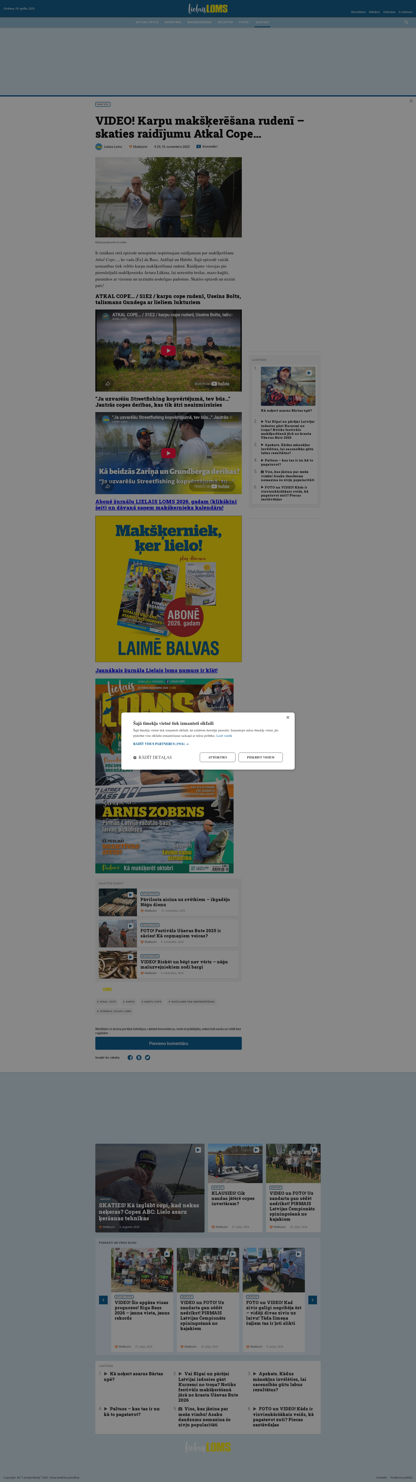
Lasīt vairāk (224, 735)
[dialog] (208, 740)
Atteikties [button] (217, 757)
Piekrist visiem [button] (260, 757)
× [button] (287, 717)
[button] (208, 743)
